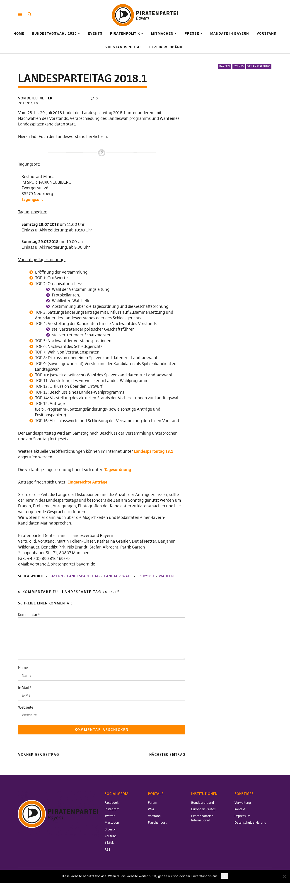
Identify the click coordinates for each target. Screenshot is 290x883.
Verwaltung (242, 803)
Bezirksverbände (167, 47)
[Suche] (29, 14)
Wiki (151, 809)
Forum (152, 803)
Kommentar (29, 614)
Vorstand (266, 33)
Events (95, 33)
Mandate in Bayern (229, 33)
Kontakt (239, 809)
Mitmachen (162, 33)
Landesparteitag (83, 576)
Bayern (224, 66)
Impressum (242, 816)
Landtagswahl (118, 576)
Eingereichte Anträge (87, 482)
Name (23, 667)
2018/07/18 (28, 103)
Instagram (112, 809)
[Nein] (284, 876)
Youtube (111, 836)
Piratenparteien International (202, 818)
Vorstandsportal (123, 47)
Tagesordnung (117, 469)
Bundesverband (202, 803)
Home (19, 33)
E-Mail (23, 687)
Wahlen (166, 576)
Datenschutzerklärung (250, 822)
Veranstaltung (258, 66)
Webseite (25, 707)
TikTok (109, 843)
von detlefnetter (35, 98)
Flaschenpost (157, 822)
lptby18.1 (146, 576)
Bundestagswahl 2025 (54, 33)
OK (224, 876)
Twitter (110, 816)
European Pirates (203, 809)
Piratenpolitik (125, 33)
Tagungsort (32, 199)
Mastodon (112, 822)
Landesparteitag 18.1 (153, 451)
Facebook (111, 803)
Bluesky (110, 829)
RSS (107, 849)
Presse (192, 33)
